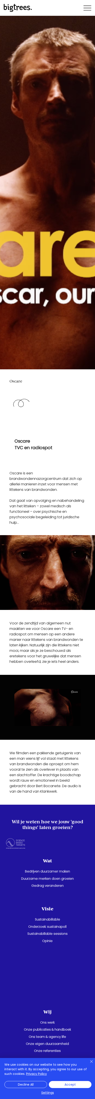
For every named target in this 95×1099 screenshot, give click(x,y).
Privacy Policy (36, 1074)
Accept (70, 1084)
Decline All (26, 1084)
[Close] (89, 1064)
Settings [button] (47, 1092)
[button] (73, 721)
